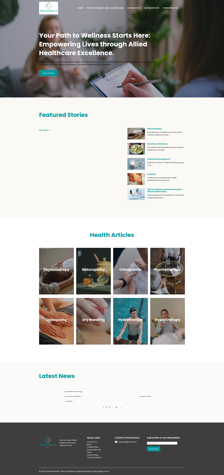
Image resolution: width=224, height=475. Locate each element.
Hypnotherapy (167, 319)
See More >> (44, 130)
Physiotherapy (154, 128)
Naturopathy (151, 8)
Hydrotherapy (130, 319)
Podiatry (151, 174)
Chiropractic (170, 8)
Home (80, 8)
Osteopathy (134, 8)
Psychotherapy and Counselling (105, 8)
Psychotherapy (167, 269)
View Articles (48, 73)
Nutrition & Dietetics (157, 144)
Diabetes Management (158, 159)
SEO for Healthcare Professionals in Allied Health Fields (164, 190)
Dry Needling (93, 319)
